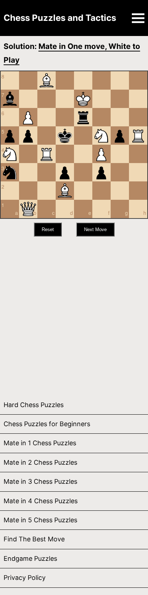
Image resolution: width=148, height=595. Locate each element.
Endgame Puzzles (30, 558)
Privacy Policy (25, 577)
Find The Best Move (34, 539)
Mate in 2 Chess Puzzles (40, 462)
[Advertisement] (74, 314)
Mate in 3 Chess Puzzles (40, 481)
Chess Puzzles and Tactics (60, 18)
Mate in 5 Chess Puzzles (40, 520)
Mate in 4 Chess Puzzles (41, 501)
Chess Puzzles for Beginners (47, 424)
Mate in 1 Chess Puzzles (40, 443)
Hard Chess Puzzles (34, 405)
